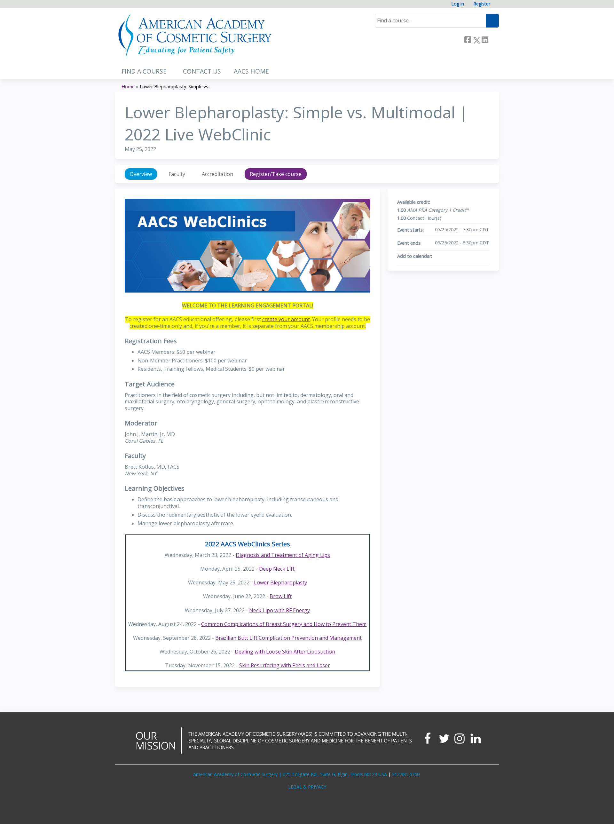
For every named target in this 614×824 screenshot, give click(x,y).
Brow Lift (281, 596)
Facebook (467, 39)
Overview (141, 174)
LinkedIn (485, 39)
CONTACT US (202, 71)
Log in (457, 4)
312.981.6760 (406, 774)
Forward (493, 39)
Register (481, 4)
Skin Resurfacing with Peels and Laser (284, 665)
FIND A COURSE (144, 71)
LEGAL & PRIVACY (307, 787)
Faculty (177, 174)
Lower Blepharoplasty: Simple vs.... (176, 86)
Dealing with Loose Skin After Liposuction (285, 651)
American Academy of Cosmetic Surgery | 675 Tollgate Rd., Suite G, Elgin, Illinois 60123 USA (290, 774)
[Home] (195, 36)
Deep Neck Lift (277, 568)
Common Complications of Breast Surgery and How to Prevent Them (283, 624)
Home (128, 86)
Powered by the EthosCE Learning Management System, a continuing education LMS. (476, 813)
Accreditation (217, 174)
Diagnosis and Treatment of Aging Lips (283, 555)
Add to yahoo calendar (467, 256)
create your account (286, 319)
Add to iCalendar (476, 256)
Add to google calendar (459, 256)
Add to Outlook (484, 256)
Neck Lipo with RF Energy (279, 610)
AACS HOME (251, 71)
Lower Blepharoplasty (280, 582)
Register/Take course (276, 174)
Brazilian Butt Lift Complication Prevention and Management (288, 637)
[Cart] (497, 6)
